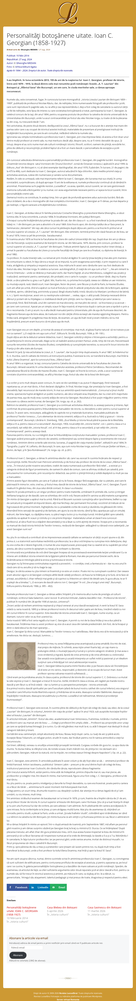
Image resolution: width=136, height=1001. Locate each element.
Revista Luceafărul (68, 993)
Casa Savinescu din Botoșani (104, 907)
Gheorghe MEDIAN (29, 49)
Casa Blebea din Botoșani (62, 907)
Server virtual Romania (68, 999)
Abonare (18, 955)
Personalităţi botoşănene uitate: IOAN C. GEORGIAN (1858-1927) (22, 911)
